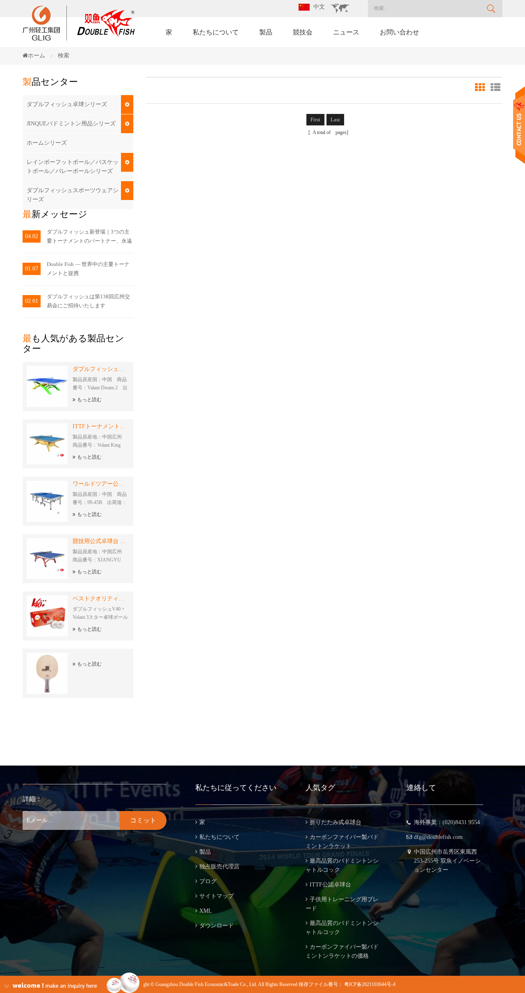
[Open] (519, 125)
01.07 (31, 269)
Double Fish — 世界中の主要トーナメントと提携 (88, 268)
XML (205, 911)
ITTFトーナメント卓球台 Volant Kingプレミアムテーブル (101, 426)
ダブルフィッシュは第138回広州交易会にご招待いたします (88, 301)
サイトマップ (216, 896)
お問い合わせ (399, 32)
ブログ (208, 881)
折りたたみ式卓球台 (335, 822)
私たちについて (216, 32)
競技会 (303, 32)
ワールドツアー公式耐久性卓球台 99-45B (101, 484)
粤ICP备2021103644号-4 (369, 984)
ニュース (346, 32)
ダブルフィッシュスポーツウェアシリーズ (73, 194)
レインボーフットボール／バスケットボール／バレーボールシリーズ (73, 166)
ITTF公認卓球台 (330, 885)
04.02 (31, 236)
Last (335, 119)
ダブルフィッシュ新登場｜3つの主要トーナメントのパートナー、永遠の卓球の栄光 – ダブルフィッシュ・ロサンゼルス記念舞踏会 (89, 237)
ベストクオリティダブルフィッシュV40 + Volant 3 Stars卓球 (101, 598)
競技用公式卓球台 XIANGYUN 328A (101, 541)
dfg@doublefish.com (438, 837)
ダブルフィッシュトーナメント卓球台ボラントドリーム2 (101, 369)
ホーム (36, 55)
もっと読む (89, 399)
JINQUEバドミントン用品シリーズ (71, 123)
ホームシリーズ (47, 143)
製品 (265, 32)
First (315, 119)
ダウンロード (216, 926)
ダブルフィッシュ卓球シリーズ (67, 104)
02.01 (31, 301)
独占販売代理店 (219, 866)
